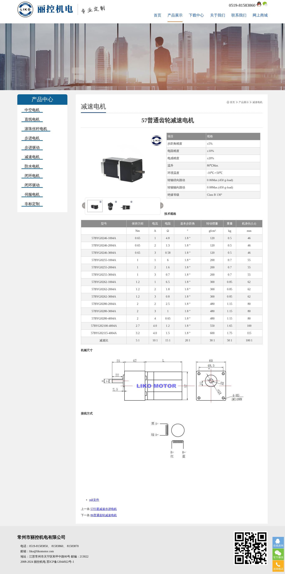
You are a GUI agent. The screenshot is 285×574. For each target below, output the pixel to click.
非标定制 (32, 204)
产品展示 (175, 15)
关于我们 (217, 15)
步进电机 (32, 138)
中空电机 (32, 110)
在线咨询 (278, 545)
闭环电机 (32, 176)
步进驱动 (32, 147)
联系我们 (238, 15)
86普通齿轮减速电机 (104, 515)
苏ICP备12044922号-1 (60, 561)
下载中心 (196, 15)
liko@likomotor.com (41, 551)
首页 (157, 15)
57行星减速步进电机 (104, 509)
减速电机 (32, 157)
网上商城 (260, 15)
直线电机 (32, 119)
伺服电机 (32, 194)
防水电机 (32, 166)
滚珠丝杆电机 (36, 129)
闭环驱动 (32, 185)
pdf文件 (94, 499)
